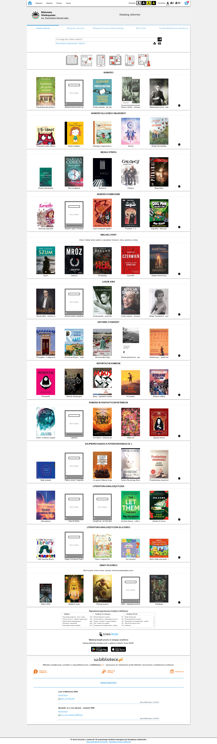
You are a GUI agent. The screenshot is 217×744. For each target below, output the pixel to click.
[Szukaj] (160, 39)
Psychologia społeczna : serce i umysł (74, 617)
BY (153, 3)
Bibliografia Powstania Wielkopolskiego (108, 28)
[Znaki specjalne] (159, 43)
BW (143, 3)
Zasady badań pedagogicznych (72, 621)
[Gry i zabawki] (144, 66)
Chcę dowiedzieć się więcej (97, 742)
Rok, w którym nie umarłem (101, 623)
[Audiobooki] (87, 66)
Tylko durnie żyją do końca (132, 623)
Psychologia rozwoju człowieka (71, 625)
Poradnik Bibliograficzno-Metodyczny (173, 28)
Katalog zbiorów (43, 28)
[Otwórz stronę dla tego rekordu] (46, 91)
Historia (49, 3)
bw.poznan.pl (63, 695)
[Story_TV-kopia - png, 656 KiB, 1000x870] (66, 699)
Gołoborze (128, 625)
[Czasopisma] (130, 66)
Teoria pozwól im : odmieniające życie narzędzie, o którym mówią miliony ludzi (116, 619)
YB (148, 3)
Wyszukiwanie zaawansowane (66, 43)
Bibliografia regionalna (76, 28)
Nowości (39, 3)
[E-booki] (101, 66)
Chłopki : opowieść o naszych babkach (105, 621)
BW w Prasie (141, 28)
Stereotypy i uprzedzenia (70, 623)
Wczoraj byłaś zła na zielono (102, 617)
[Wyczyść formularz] (154, 43)
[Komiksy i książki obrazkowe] (115, 66)
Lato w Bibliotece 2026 (68, 692)
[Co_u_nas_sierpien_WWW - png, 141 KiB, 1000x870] (70, 715)
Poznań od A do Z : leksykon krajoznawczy (75, 619)
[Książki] (72, 66)
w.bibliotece (96, 665)
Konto (68, 3)
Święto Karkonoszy (130, 617)
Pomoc (59, 3)
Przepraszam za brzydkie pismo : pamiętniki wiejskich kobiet (111, 625)
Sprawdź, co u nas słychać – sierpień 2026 (76, 708)
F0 (168, 3)
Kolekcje (82, 43)
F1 (172, 3)
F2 (178, 3)
